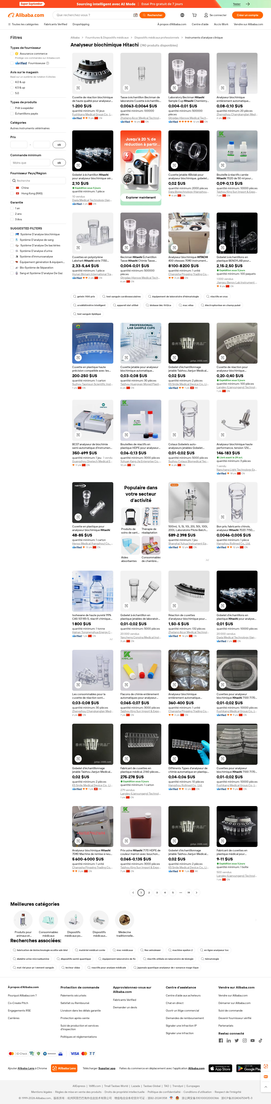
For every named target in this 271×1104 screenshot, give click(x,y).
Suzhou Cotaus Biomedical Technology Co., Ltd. (188, 461)
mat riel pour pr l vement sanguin (35, 967)
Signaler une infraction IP (181, 1025)
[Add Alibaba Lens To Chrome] (64, 1068)
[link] (266, 1066)
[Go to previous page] (133, 892)
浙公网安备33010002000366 (200, 1098)
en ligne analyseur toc (216, 950)
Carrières (13, 1018)
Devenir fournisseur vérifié (234, 1018)
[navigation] (38, 465)
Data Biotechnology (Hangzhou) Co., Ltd (188, 191)
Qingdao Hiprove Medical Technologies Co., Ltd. (188, 117)
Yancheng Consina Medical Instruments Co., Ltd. (140, 637)
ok (59, 144)
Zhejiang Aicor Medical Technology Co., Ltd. (140, 117)
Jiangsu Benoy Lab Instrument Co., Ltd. (237, 282)
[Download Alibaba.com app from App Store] (220, 1068)
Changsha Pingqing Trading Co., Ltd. (188, 274)
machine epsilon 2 (182, 950)
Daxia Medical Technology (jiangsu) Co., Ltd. (92, 200)
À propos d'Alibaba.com (23, 987)
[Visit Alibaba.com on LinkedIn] (228, 1040)
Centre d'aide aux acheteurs (183, 995)
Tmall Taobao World (116, 1086)
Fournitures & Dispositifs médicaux (107, 37)
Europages (193, 1086)
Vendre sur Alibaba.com (233, 995)
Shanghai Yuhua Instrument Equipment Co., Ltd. (188, 543)
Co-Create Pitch (18, 1003)
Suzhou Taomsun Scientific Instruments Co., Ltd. (92, 384)
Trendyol (177, 1086)
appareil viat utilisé (127, 305)
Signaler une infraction (180, 1033)
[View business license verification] (171, 1098)
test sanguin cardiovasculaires (123, 296)
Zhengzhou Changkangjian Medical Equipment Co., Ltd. (237, 114)
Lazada (135, 1086)
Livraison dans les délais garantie (81, 1010)
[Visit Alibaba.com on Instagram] (244, 1040)
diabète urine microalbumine (33, 959)
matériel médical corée (92, 950)
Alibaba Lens (26, 1068)
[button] (135, 15)
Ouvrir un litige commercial (182, 1010)
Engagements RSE (19, 1010)
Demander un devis (125, 1007)
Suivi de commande (230, 1010)
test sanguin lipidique (89, 314)
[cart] (195, 15)
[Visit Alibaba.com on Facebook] (220, 1040)
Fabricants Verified (124, 999)
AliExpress (79, 1086)
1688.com (95, 1086)
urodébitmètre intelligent (91, 305)
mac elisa (188, 305)
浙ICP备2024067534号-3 (236, 1098)
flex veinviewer (152, 950)
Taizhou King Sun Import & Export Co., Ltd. (237, 191)
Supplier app (106, 1068)
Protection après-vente (75, 1018)
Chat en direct (175, 1003)
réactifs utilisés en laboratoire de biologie (170, 959)
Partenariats (225, 1025)
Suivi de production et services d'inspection (80, 1027)
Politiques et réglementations (79, 1036)
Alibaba (75, 37)
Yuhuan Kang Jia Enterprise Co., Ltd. (140, 461)
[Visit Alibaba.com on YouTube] (252, 1040)
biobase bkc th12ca (160, 305)
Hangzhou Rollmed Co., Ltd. (233, 543)
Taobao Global (151, 1086)
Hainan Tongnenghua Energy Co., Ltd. (92, 632)
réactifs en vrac (219, 296)
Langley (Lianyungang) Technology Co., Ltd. (237, 387)
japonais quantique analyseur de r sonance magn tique (168, 967)
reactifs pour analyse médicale (108, 967)
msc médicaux (125, 950)
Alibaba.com (196, 1068)
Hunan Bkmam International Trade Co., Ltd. (92, 274)
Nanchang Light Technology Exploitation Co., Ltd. (237, 469)
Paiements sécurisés (73, 995)
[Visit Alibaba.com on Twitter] (236, 1040)
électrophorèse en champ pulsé (222, 305)
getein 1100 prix (86, 296)
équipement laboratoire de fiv (119, 959)
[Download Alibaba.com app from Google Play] (249, 1068)
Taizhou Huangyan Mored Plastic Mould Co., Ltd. (140, 384)
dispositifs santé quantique (76, 959)
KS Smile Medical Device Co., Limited (188, 384)
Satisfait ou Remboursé (75, 1003)
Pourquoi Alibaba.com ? (22, 995)
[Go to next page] (196, 892)
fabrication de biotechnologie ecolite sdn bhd (42, 950)
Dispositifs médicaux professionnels (157, 37)
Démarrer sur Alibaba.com (234, 1003)
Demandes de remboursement (185, 1018)
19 (188, 892)
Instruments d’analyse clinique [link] (204, 37)
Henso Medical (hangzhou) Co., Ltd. (92, 543)
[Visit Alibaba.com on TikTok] (260, 1040)
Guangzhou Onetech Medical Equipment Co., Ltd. (92, 461)
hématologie (212, 959)
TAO (166, 1086)
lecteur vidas (72, 967)
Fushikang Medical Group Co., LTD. (92, 114)
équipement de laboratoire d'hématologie (175, 296)
